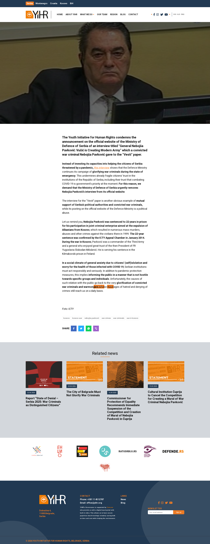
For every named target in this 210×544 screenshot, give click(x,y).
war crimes (106, 318)
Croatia (53, 3)
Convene (110, 507)
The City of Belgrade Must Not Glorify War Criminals (83, 393)
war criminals (118, 318)
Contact (133, 14)
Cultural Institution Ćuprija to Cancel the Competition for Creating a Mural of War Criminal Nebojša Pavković (166, 397)
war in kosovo (132, 318)
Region (113, 14)
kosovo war (77, 318)
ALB (178, 14)
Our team (102, 14)
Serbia (30, 3)
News (123, 499)
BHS (174, 14)
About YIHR (71, 14)
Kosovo (63, 3)
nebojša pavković (92, 318)
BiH (71, 3)
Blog (123, 14)
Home (60, 14)
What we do (86, 14)
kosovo (66, 318)
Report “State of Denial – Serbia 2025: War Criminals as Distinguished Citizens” (43, 402)
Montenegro (41, 3)
